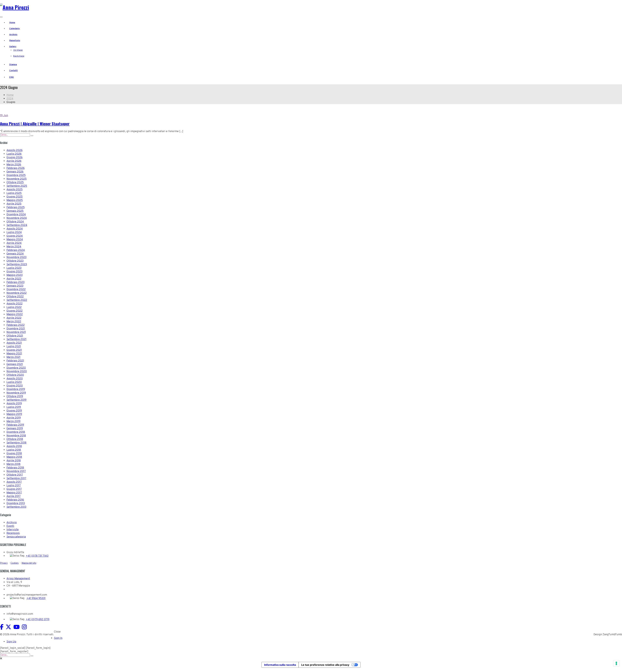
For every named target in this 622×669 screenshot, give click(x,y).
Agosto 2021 (14, 343)
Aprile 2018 (13, 460)
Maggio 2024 (14, 239)
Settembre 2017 (16, 478)
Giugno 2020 (14, 386)
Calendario (14, 28)
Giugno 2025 (14, 197)
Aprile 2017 (13, 496)
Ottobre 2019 (14, 396)
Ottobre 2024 (15, 222)
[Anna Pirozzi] (14, 7)
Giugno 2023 (14, 271)
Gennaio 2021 (14, 364)
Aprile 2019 (13, 418)
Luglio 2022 (14, 307)
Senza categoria (16, 537)
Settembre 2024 (16, 225)
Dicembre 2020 (16, 368)
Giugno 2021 (14, 350)
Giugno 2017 (14, 489)
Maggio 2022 (14, 314)
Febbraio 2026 (15, 168)
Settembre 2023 (16, 264)
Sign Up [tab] (11, 642)
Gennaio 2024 (15, 254)
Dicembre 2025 (16, 175)
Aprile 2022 (13, 318)
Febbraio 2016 (15, 500)
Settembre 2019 (16, 400)
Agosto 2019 (14, 403)
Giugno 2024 (14, 236)
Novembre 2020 (16, 371)
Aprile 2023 (13, 279)
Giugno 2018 (14, 453)
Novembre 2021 (16, 332)
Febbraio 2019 (15, 425)
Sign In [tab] (58, 638)
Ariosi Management (18, 578)
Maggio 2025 (14, 200)
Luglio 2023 (13, 268)
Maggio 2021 (14, 353)
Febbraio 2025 (15, 207)
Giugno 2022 (14, 311)
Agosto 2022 (14, 304)
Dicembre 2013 (15, 503)
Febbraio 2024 (15, 250)
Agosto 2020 (14, 378)
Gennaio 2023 (14, 286)
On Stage (18, 50)
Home (12, 22)
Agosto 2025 (14, 189)
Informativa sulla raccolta (280, 664)
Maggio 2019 (14, 414)
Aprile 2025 (13, 204)
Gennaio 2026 (14, 172)
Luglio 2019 (13, 407)
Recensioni (13, 533)
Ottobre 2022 (15, 296)
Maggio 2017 (14, 493)
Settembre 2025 (16, 186)
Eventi (10, 526)
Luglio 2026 (14, 154)
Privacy (4, 563)
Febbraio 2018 (15, 468)
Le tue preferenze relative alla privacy (325, 664)
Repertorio (14, 40)
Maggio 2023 (14, 275)
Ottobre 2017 (14, 475)
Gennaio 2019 (14, 428)
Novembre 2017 (16, 471)
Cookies (15, 563)
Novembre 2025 (16, 179)
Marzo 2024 (13, 247)
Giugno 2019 (14, 411)
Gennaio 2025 (14, 211)
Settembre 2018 (16, 443)
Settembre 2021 (16, 339)
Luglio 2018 (13, 450)
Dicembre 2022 (16, 289)
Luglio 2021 (13, 346)
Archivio (13, 34)
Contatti (13, 70)
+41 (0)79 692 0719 (37, 619)
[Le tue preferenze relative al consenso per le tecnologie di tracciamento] (616, 663)
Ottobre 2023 (14, 261)
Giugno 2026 (14, 157)
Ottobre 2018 (14, 439)
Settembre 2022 (16, 300)
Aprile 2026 (13, 161)
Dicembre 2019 (15, 389)
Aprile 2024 (14, 243)
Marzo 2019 (13, 421)
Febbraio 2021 (15, 361)
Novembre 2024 (16, 218)
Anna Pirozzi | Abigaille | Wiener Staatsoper (34, 123)
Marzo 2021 (13, 357)
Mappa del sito (29, 563)
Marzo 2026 (13, 164)
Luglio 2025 (14, 193)
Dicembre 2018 (15, 432)
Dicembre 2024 (16, 214)
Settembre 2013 (16, 507)
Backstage (18, 56)
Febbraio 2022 (15, 325)
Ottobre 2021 (14, 336)
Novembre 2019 (16, 393)
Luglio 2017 (13, 485)
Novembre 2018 (16, 436)
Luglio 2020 (14, 382)
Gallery (12, 46)
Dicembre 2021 (15, 329)
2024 (9, 99)
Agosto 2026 (14, 150)
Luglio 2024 (14, 232)
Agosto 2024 (14, 229)
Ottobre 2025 (15, 182)
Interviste (12, 530)
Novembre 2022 (16, 293)
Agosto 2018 (14, 446)
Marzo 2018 (13, 464)
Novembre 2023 (16, 257)
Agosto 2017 (14, 482)
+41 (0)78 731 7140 (37, 556)
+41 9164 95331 (36, 598)
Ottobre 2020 (15, 375)
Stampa (13, 64)
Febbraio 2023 (15, 282)
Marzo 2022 (13, 321)
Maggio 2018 (14, 457)
